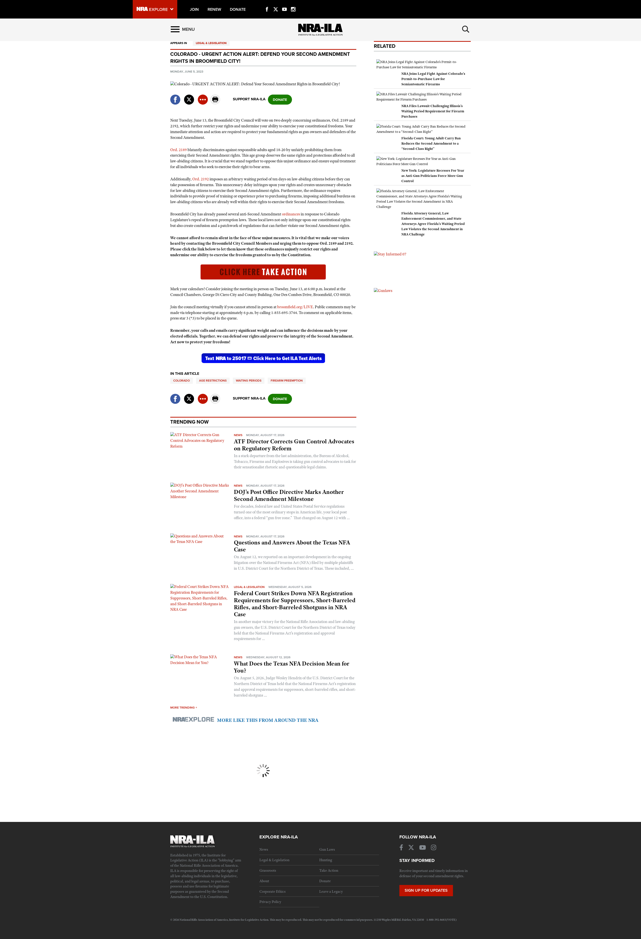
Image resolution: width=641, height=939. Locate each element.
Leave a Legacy (331, 891)
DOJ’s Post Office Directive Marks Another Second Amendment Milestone (289, 495)
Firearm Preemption (287, 380)
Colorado (181, 380)
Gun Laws (327, 849)
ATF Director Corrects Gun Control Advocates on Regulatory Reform (294, 445)
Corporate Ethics (272, 891)
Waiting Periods (248, 380)
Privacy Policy (270, 901)
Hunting (325, 860)
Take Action (328, 870)
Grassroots (267, 870)
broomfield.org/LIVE (295, 306)
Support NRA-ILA (249, 99)
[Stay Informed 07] (390, 253)
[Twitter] (275, 3)
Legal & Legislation (211, 43)
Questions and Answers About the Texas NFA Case (292, 546)
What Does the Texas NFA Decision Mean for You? (291, 667)
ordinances (291, 214)
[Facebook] (266, 3)
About (264, 881)
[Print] (215, 103)
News (238, 435)
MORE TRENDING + (183, 707)
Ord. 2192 (200, 179)
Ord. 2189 (178, 149)
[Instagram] (293, 3)
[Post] (189, 96)
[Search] (466, 29)
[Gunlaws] (383, 290)
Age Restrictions (213, 380)
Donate (325, 881)
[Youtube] (284, 3)
